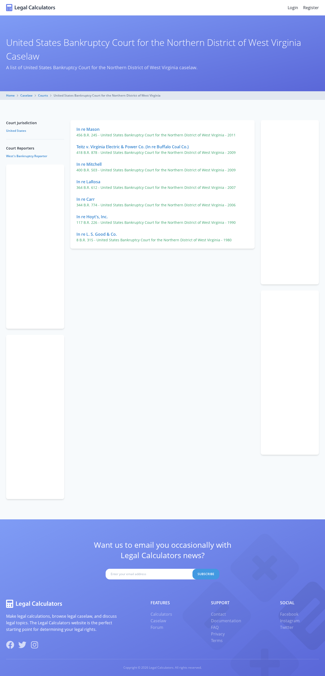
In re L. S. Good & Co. (96, 234)
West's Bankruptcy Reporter (26, 156)
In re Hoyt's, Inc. (92, 217)
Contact (218, 614)
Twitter (287, 627)
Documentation (226, 621)
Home (10, 95)
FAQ (215, 627)
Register (311, 7)
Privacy (218, 634)
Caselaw (26, 95)
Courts (43, 95)
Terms (217, 640)
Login (293, 7)
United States (16, 131)
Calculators (161, 614)
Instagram (290, 621)
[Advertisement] (290, 202)
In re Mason (88, 129)
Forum (157, 627)
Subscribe (206, 574)
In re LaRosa (88, 182)
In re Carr (85, 199)
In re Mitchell (89, 164)
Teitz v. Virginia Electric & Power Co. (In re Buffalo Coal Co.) (132, 147)
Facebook (289, 614)
